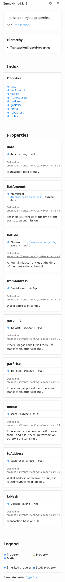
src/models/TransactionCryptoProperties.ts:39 (33, 338)
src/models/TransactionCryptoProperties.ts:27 (33, 299)
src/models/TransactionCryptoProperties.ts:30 (33, 472)
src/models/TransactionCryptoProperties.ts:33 (33, 165)
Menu (58, 3)
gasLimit (15, 101)
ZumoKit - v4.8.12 (15, 3)
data (13, 86)
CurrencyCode (34, 197)
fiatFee (14, 94)
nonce (14, 109)
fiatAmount (17, 90)
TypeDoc (32, 577)
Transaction (21, 25)
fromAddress (19, 97)
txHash (15, 116)
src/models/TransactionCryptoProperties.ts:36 (33, 382)
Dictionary (17, 197)
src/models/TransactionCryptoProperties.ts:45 (33, 210)
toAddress (17, 112)
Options (50, 3)
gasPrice (16, 105)
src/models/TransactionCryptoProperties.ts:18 (33, 514)
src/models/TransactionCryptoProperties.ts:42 (33, 256)
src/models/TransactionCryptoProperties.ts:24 (33, 425)
